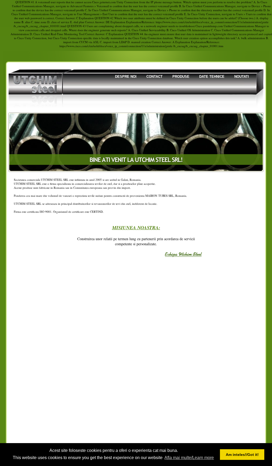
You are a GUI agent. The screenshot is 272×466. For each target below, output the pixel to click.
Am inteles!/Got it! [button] (242, 454)
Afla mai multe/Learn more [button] (189, 457)
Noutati (241, 77)
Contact (154, 77)
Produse (180, 77)
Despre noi (126, 77)
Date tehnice (211, 77)
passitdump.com (213, 26)
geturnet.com (108, 2)
